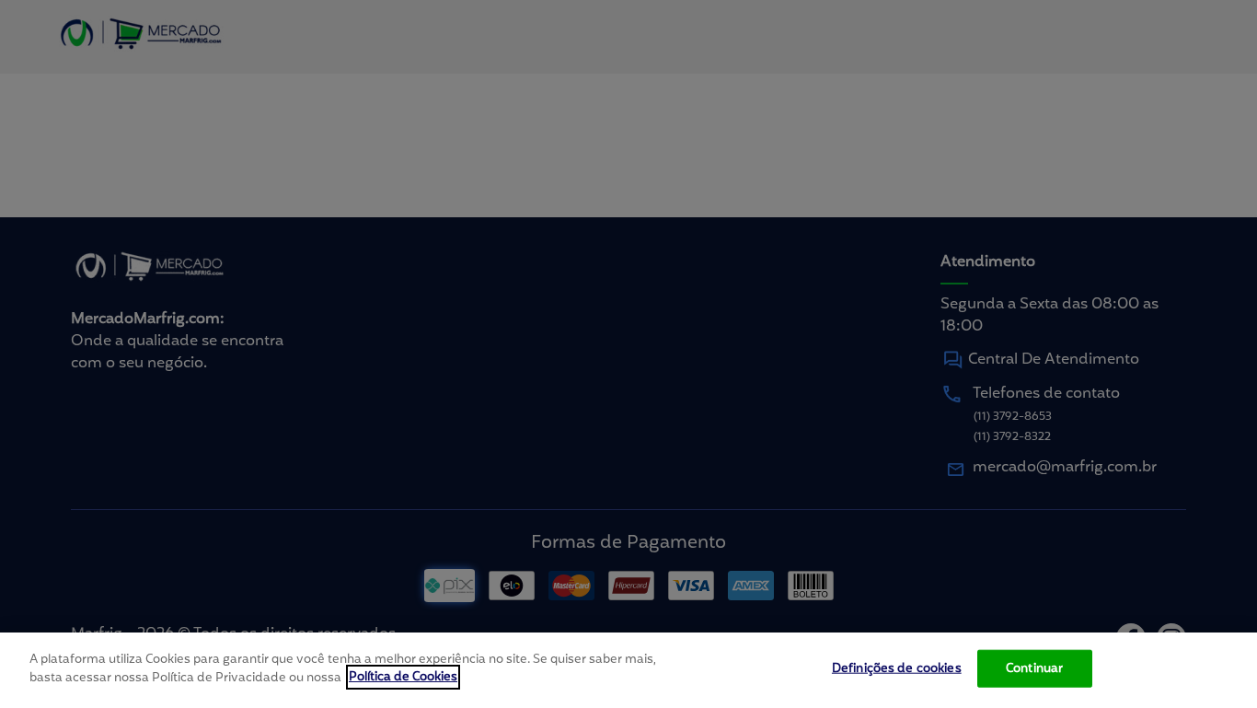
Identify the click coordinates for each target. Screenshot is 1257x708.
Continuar (1034, 669)
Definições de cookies (897, 669)
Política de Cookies (403, 677)
